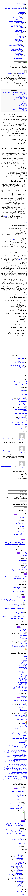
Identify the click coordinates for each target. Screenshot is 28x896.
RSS (24, 4)
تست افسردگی (18, 32)
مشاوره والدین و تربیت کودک (15, 21)
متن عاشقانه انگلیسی (19, 384)
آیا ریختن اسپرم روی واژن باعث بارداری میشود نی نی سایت (14, 746)
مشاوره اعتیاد (19, 15)
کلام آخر (24, 780)
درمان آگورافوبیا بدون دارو (13, 761)
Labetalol (11, 239)
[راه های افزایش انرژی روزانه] (17, 803)
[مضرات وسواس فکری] (21, 724)
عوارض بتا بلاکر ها (22, 105)
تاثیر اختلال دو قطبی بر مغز (20, 756)
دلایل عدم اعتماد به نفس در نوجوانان (20, 762)
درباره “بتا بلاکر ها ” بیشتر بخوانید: (19, 100)
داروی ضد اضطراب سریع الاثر (22, 761)
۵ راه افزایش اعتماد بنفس (17, 843)
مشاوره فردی (19, 23)
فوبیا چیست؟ (23, 394)
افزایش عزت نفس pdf (6, 751)
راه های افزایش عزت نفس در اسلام (20, 765)
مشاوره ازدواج (19, 14)
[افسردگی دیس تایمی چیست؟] (19, 399)
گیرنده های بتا (23, 104)
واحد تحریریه (21, 73)
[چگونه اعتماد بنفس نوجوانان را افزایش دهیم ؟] (13, 829)
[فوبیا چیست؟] (23, 390)
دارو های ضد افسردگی (7, 199)
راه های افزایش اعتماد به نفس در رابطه (18, 764)
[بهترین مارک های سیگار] (20, 715)
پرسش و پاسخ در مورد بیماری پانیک (11, 776)
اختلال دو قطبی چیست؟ (20, 413)
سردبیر (23, 650)
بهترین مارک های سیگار (20, 719)
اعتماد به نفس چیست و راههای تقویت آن (19, 751)
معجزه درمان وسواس (12, 774)
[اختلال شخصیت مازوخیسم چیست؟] (16, 604)
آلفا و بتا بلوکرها (22, 102)
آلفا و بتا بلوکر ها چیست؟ (21, 98)
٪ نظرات (9, 73)
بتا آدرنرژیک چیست (22, 110)
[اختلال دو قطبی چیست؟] (21, 409)
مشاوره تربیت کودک (17, 17)
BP (22, 258)
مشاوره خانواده (21, 13)
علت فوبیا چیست (6, 769)
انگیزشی (20, 883)
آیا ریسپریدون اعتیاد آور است (22, 748)
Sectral (17, 230)
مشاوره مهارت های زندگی (16, 26)
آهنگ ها (23, 852)
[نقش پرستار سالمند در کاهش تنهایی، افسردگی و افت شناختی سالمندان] (20, 819)
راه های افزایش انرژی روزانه (16, 534)
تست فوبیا (15, 757)
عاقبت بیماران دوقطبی (22, 768)
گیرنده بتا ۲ (23, 103)
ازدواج (20, 882)
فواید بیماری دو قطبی (21, 773)
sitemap (23, 892)
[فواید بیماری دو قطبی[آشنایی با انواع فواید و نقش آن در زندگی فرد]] (21, 418)
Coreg (20, 259)
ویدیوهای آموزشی (20, 3)
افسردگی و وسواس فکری (23, 752)
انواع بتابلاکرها (23, 108)
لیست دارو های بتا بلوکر (21, 97)
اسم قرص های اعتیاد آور (12, 750)
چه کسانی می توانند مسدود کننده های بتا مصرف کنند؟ (15, 94)
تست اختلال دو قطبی (22, 757)
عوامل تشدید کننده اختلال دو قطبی (19, 772)
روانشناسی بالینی (21, 27)
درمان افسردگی (18, 28)
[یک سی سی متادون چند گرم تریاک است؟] (24, 595)
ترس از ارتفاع (10, 756)
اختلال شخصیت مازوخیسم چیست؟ (15, 608)
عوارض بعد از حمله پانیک (23, 770)
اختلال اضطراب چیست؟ (18, 517)
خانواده (20, 885)
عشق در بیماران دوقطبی (12, 768)
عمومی (15, 514)
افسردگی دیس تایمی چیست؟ (19, 404)
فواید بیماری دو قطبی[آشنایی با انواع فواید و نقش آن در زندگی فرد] (15, 423)
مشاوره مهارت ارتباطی (17, 24)
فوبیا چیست (12, 773)
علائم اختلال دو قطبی (23, 769)
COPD (4, 205)
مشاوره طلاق (19, 19)
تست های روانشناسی (20, 31)
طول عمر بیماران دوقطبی (7, 766)
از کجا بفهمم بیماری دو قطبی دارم (21, 750)
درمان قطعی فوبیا (5, 761)
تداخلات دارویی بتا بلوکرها (20, 107)
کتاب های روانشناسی (19, 863)
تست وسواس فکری (17, 33)
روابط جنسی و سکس (16, 866)
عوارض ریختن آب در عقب (13, 770)
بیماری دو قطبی (20, 754)
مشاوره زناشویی (18, 18)
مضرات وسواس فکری (21, 728)
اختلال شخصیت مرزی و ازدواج (12, 748)
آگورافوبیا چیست (24, 744)
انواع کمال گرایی (7, 752)
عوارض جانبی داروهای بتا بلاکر (19, 109)
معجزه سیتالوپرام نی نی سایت (22, 776)
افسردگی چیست (15, 752)
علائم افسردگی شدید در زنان (15, 769)
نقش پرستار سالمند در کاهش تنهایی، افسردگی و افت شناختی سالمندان (14, 543)
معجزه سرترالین (4, 774)
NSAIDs (6, 216)
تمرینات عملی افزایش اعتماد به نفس (21, 760)
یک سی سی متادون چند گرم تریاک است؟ (13, 600)
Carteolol (22, 237)
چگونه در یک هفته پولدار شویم (21, 777)
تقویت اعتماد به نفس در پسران (20, 759)
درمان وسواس (19, 30)
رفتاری (20, 886)
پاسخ (18, 439)
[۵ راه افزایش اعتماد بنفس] (18, 839)
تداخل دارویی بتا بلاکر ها (21, 96)
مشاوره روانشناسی (20, 22)
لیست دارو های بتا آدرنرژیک (20, 99)
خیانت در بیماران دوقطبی (9, 760)
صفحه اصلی (22, 1)
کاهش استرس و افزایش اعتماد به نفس (14, 779)
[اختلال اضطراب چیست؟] (23, 696)
